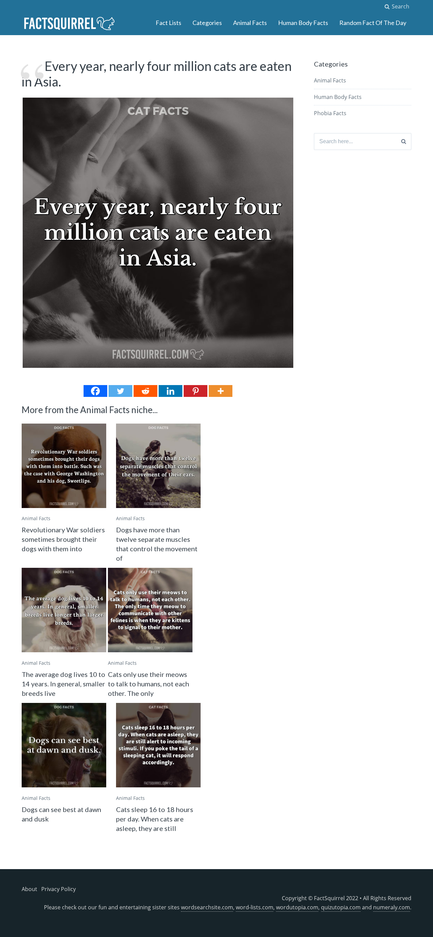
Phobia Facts (330, 113)
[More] (220, 391)
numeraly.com (391, 907)
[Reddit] (145, 391)
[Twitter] (120, 391)
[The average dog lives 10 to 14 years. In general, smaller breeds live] (64, 610)
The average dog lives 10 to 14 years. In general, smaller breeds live (63, 683)
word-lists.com (254, 907)
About (29, 889)
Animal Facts (250, 22)
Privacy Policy (58, 889)
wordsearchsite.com (207, 907)
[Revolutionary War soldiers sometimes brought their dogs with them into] (64, 466)
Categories (207, 22)
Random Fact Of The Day (372, 22)
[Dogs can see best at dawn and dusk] (64, 745)
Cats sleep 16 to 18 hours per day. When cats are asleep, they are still (154, 818)
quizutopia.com (341, 907)
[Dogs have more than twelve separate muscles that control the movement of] (158, 466)
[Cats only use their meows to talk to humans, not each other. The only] (150, 610)
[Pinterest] (195, 391)
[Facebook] (95, 391)
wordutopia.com (297, 907)
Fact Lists (168, 22)
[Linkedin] (170, 391)
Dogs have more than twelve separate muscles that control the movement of (157, 544)
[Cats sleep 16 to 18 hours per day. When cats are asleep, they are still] (158, 745)
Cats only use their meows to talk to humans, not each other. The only (148, 683)
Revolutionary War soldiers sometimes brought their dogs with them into (63, 539)
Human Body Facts (303, 22)
